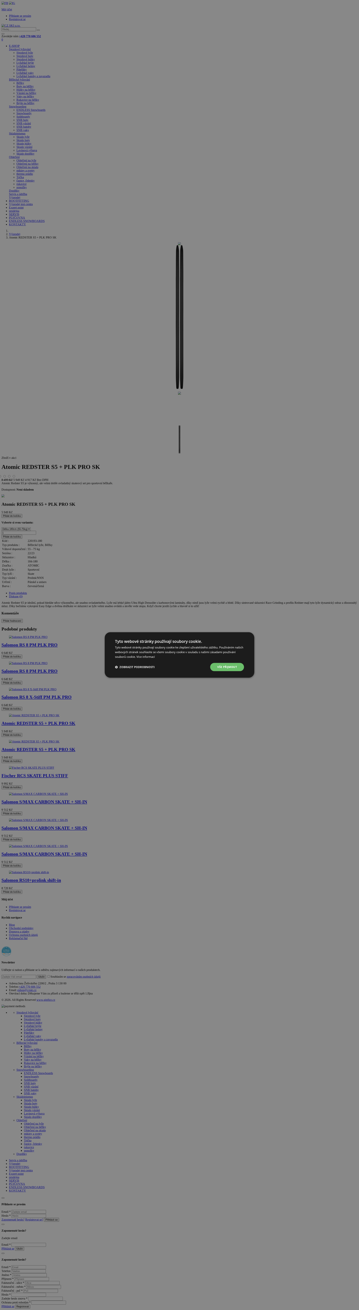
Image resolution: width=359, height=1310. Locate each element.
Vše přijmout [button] (227, 667)
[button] (135, 667)
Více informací (145, 657)
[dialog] (179, 655)
